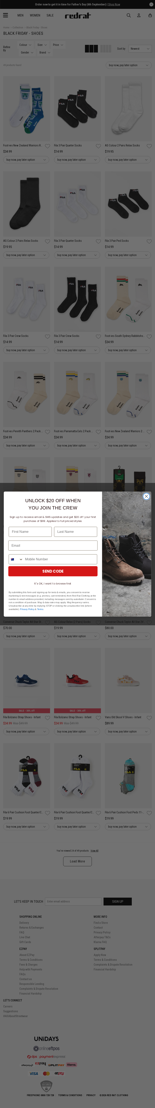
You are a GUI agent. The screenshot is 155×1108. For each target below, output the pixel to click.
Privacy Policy (27, 609)
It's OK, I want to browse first (52, 583)
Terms (40, 609)
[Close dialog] (146, 496)
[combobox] (16, 559)
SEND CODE (53, 571)
